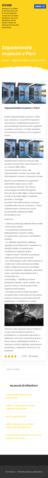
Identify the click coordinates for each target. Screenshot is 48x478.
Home (5, 60)
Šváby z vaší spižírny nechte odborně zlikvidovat (20, 407)
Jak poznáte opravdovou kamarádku (19, 396)
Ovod (10, 16)
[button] (40, 6)
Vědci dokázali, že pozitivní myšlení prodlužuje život (20, 426)
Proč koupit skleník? (16, 416)
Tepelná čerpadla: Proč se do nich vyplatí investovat (23, 437)
